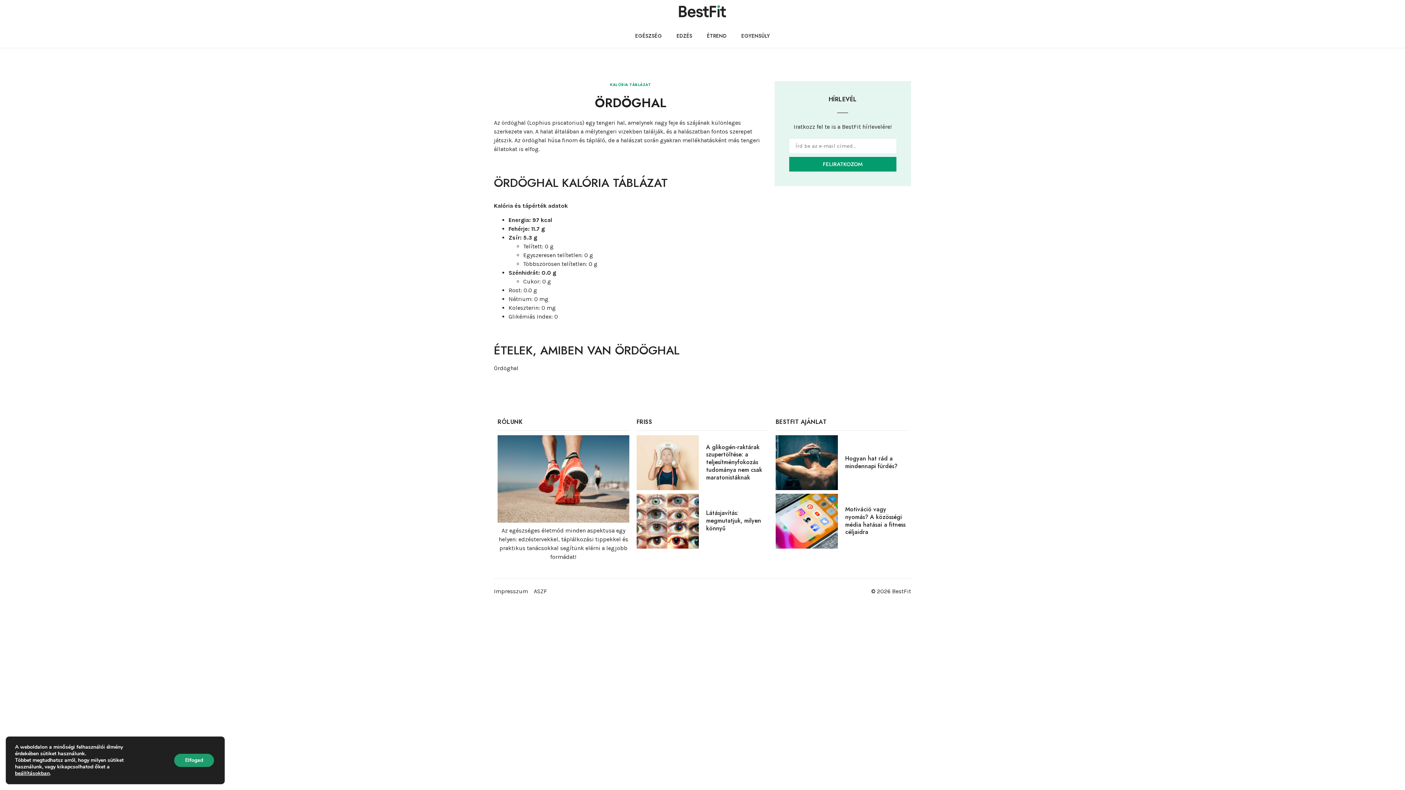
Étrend (717, 36)
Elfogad (194, 760)
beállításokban (32, 773)
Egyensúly (755, 36)
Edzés (684, 36)
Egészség (648, 36)
